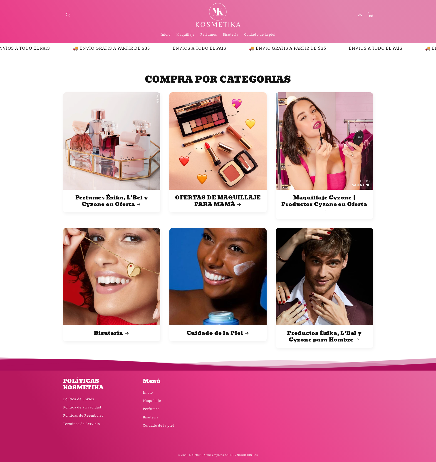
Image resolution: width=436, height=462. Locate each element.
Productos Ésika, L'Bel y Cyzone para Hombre (324, 336)
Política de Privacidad (82, 407)
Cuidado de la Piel (215, 333)
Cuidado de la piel (158, 425)
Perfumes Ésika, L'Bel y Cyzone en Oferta (111, 201)
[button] (68, 15)
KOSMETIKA (197, 455)
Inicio (148, 393)
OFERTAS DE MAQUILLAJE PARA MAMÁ (218, 201)
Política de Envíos (78, 399)
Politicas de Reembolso (83, 415)
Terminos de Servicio (81, 424)
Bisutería (108, 333)
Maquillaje (152, 401)
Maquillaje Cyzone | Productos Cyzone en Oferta (324, 201)
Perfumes (151, 409)
